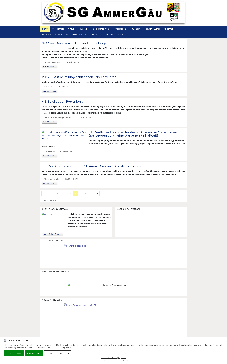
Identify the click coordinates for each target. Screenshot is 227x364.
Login (120, 35)
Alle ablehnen (34, 353)
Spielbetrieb (58, 29)
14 (97, 193)
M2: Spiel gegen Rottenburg (62, 101)
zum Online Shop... (52, 234)
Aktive (71, 29)
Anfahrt (96, 35)
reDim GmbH (123, 361)
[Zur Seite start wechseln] (43, 193)
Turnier (136, 29)
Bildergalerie (153, 29)
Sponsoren (120, 29)
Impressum (122, 358)
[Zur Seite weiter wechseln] (101, 193)
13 (91, 193)
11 (81, 193)
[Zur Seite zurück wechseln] (48, 193)
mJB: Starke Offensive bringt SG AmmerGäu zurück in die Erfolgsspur (93, 166)
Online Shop (61, 35)
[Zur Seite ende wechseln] (106, 193)
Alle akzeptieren (14, 353)
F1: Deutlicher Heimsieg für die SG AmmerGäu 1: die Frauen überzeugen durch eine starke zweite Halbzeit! (133, 133)
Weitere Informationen (109, 358)
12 (86, 193)
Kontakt (109, 35)
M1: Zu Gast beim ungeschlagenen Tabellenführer (79, 77)
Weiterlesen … (49, 66)
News (45, 29)
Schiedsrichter (101, 29)
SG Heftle (168, 29)
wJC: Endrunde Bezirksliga (87, 43)
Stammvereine (79, 35)
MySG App (46, 35)
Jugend (83, 29)
